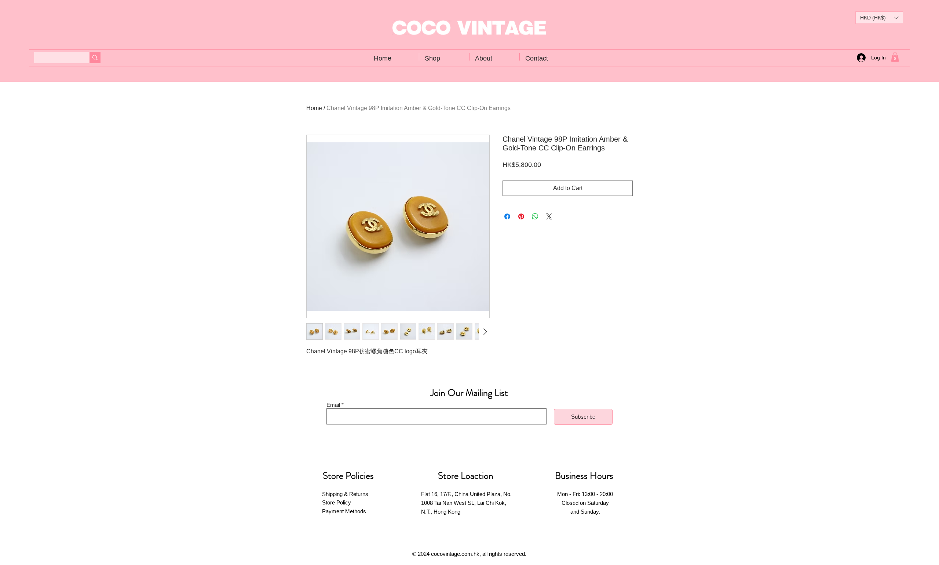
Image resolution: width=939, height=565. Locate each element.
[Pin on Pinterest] (521, 216)
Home (314, 108)
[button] (879, 17)
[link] (895, 57)
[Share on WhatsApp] (535, 216)
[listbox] (879, 17)
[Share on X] (549, 216)
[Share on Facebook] (507, 216)
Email (333, 405)
